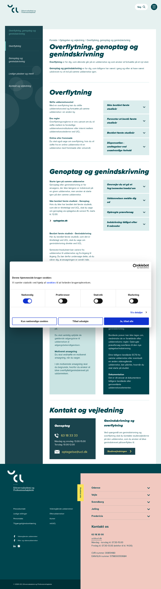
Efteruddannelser (57, 513)
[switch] (62, 300)
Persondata (18, 518)
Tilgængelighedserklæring (24, 523)
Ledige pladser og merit (21, 73)
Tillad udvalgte (80, 321)
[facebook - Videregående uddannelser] (14, 537)
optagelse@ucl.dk (74, 451)
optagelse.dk (60, 220)
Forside (54, 40)
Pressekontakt (19, 508)
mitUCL (53, 523)
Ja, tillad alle (126, 321)
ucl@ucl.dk (97, 538)
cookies (51, 282)
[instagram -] (19, 547)
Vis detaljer (136, 312)
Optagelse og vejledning (72, 40)
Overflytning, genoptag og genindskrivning (22, 32)
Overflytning (15, 46)
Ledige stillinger (20, 513)
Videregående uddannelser (61, 508)
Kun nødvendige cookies (34, 321)
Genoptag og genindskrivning (17, 60)
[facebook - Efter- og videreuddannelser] (14, 541)
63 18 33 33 (69, 435)
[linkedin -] (14, 547)
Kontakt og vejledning (20, 86)
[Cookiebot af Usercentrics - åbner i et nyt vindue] (135, 266)
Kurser (52, 518)
